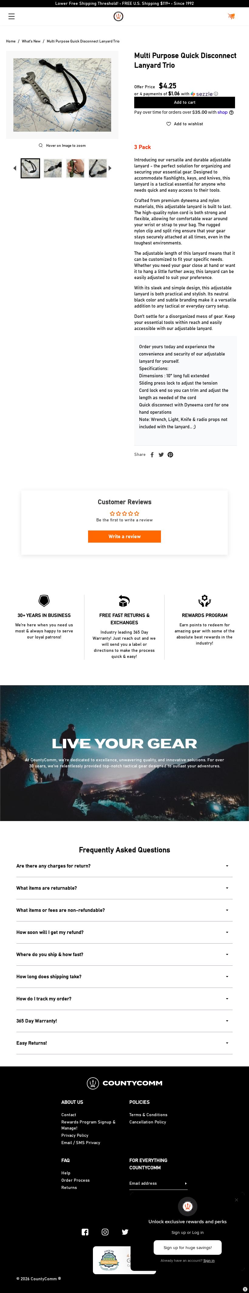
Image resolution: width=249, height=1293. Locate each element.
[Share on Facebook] (152, 454)
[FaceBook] (85, 1232)
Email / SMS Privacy (80, 1143)
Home (10, 41)
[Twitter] (125, 1232)
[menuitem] (30, 168)
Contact (68, 1115)
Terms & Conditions (148, 1115)
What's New (31, 41)
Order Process (75, 1180)
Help (65, 1173)
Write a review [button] (125, 536)
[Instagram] (105, 1232)
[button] (176, 94)
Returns (69, 1188)
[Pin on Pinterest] (170, 454)
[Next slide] (110, 168)
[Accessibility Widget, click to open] (245, 1289)
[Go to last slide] (14, 168)
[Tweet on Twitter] (161, 454)
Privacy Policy (74, 1135)
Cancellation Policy (147, 1122)
